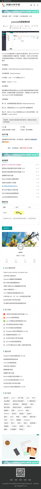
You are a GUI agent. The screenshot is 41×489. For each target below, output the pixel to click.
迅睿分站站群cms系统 (8, 129)
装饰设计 (7, 404)
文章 (19, 423)
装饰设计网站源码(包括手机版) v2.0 (13, 168)
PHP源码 (15, 16)
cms (29, 28)
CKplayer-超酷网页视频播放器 (12, 279)
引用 (6, 420)
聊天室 (6, 398)
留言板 (22, 413)
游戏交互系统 (17, 407)
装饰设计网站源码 (19, 401)
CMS (12, 420)
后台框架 (7, 401)
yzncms (24, 28)
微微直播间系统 (8, 369)
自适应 (29, 413)
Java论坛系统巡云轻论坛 (10, 197)
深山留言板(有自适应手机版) (14, 324)
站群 (13, 410)
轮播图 (7, 426)
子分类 (14, 426)
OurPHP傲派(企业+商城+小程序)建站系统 (18, 345)
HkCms (7, 413)
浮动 (29, 426)
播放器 (19, 420)
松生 (13, 423)
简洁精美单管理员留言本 (10, 359)
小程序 (25, 417)
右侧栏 (22, 426)
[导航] (31, 5)
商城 (18, 417)
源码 (28, 410)
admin (6, 26)
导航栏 (22, 429)
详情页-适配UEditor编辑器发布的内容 (14, 286)
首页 (10, 16)
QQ (28, 398)
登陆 (13, 148)
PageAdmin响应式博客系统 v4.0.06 (17, 331)
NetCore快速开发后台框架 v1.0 (12, 376)
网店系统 (16, 404)
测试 (26, 423)
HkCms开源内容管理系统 (13, 341)
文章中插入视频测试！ (10, 276)
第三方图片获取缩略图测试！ (12, 282)
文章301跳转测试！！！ (10, 289)
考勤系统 (25, 404)
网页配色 (33, 423)
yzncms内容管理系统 (12, 317)
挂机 (32, 404)
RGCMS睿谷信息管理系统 (10, 193)
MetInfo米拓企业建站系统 (10, 179)
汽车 (34, 398)
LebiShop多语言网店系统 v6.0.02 (13, 380)
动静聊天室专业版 (7, 175)
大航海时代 (28, 407)
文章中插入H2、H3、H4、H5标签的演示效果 (17, 296)
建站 (6, 417)
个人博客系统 (31, 401)
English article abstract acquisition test (15, 272)
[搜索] (34, 5)
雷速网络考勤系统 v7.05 (13, 334)
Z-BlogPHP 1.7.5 (22, 486)
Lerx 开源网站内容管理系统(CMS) (13, 293)
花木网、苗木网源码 (26, 129)
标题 (11, 480)
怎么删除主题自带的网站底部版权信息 (14, 303)
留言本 (14, 413)
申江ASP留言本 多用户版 (10, 190)
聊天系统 (7, 407)
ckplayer (27, 420)
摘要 (6, 429)
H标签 (6, 423)
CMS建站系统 (24, 16)
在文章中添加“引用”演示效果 (11, 300)
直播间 (6, 410)
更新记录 (33, 417)
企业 (12, 417)
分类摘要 (13, 429)
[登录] (37, 5)
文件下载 (35, 26)
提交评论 (6, 228)
